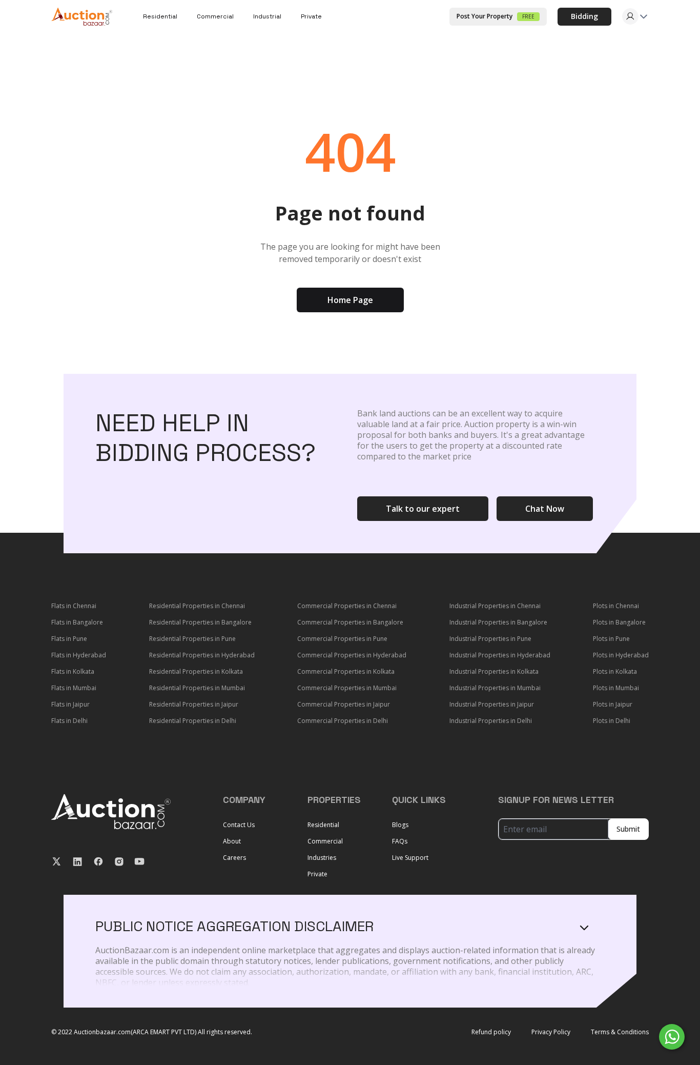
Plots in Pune (611, 638)
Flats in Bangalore (77, 622)
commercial (215, 16)
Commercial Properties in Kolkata (346, 671)
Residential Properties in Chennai (197, 605)
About (232, 841)
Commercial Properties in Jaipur (343, 704)
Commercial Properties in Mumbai (347, 688)
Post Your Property (495, 16)
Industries (321, 857)
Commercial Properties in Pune (342, 638)
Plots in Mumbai (616, 688)
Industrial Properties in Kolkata (494, 671)
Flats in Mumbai (73, 688)
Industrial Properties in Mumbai (495, 688)
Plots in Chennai (616, 605)
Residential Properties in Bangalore (200, 622)
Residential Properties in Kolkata (196, 671)
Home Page (350, 300)
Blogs (400, 824)
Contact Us (239, 824)
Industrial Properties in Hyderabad (499, 655)
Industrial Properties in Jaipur (491, 704)
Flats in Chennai (73, 605)
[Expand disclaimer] (584, 927)
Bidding (584, 16)
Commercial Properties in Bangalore (350, 622)
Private (311, 16)
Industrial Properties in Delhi (490, 720)
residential (160, 16)
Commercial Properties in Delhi (342, 720)
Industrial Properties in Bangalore (498, 622)
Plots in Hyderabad (621, 655)
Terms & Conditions (620, 1032)
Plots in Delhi (611, 720)
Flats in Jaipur (70, 704)
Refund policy (491, 1032)
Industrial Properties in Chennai (495, 605)
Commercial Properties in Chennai (347, 605)
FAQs (399, 841)
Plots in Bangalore (619, 622)
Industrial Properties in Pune (490, 638)
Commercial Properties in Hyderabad (351, 655)
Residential (323, 824)
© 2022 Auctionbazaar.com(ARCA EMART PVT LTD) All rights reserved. (151, 1032)
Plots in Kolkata (615, 671)
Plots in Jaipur (612, 704)
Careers (234, 857)
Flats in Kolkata (72, 671)
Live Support (410, 857)
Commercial (325, 841)
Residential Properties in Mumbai (197, 688)
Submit (628, 829)
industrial (267, 16)
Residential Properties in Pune (192, 638)
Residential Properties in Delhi (192, 720)
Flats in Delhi (69, 720)
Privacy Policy (550, 1032)
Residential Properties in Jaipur (193, 704)
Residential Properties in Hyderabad (202, 655)
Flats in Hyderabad (78, 655)
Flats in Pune (69, 638)
